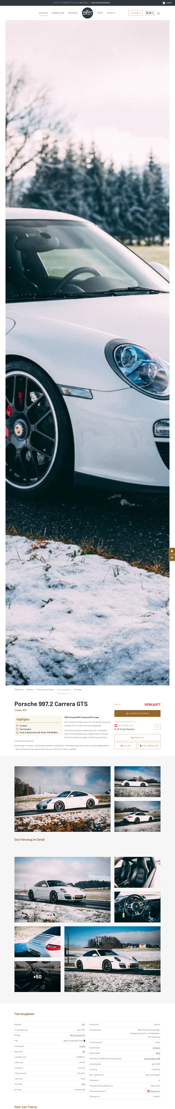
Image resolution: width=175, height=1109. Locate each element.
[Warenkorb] (158, 13)
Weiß (158, 1053)
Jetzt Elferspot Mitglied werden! (81, 3)
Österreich (155, 1091)
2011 (83, 1024)
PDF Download (150, 746)
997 (83, 1051)
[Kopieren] (84, 1040)
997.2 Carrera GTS (77, 1035)
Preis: (118, 704)
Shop (100, 13)
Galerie (30, 689)
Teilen (127, 746)
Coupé (82, 1046)
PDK (83, 1084)
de (150, 13)
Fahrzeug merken (139, 713)
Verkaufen (58, 13)
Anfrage (78, 689)
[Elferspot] (87, 13)
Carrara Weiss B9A (152, 1058)
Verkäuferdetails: (126, 722)
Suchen (43, 13)
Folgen (134, 13)
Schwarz (156, 1047)
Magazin (73, 13)
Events (111, 13)
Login (169, 3)
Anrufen (138, 737)
